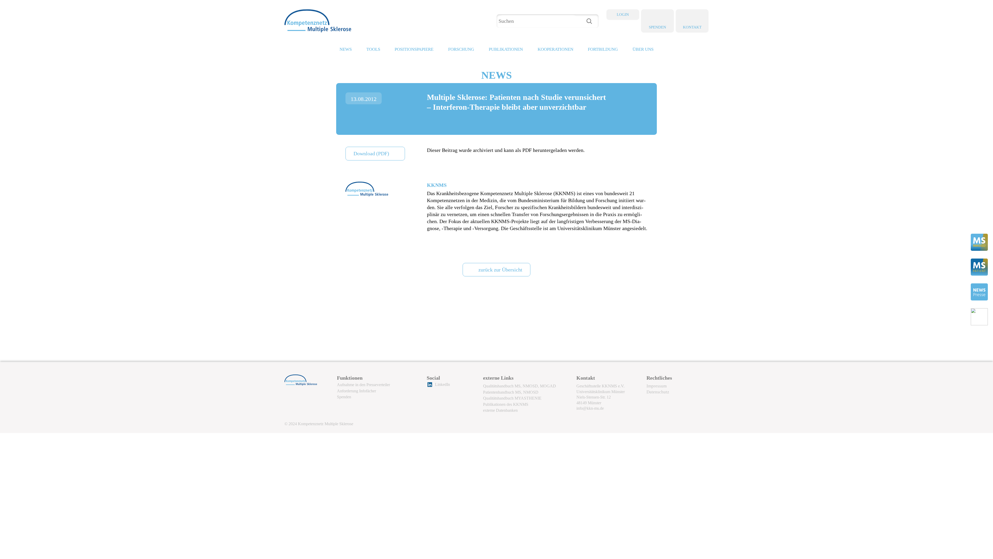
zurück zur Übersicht (500, 270)
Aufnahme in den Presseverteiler (363, 385)
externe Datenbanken (500, 410)
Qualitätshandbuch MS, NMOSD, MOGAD (519, 386)
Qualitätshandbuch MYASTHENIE (512, 398)
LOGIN (623, 14)
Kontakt (692, 27)
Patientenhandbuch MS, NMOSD (510, 392)
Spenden (657, 27)
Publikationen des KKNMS (505, 404)
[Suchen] (589, 21)
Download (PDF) (371, 153)
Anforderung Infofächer (356, 391)
